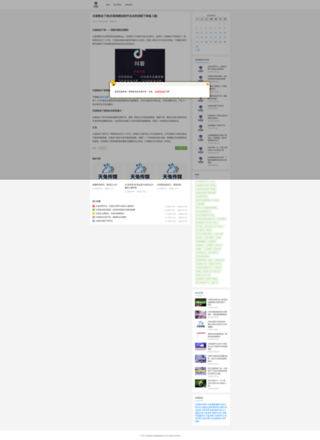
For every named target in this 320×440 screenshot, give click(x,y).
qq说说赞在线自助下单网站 (206, 189)
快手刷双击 (222, 219)
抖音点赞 (217, 249)
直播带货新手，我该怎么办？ (105, 185)
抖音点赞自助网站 (202, 256)
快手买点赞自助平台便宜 (205, 215)
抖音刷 (218, 238)
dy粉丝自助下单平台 (104, 221)
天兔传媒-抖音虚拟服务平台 (155, 436)
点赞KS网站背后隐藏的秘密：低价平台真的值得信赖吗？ (218, 358)
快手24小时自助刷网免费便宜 (206, 208)
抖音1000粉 (219, 234)
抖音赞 (198, 271)
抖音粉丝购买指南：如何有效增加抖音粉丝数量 (115, 210)
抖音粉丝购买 (219, 260)
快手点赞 (199, 226)
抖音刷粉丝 (212, 241)
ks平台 (212, 181)
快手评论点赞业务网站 (204, 234)
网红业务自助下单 (202, 283)
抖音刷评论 (200, 245)
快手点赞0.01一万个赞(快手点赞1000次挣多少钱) (217, 383)
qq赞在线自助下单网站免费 (206, 193)
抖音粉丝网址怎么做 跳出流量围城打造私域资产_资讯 (218, 302)
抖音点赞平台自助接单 (212, 418)
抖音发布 (208, 413)
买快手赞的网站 (201, 196)
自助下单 (214, 283)
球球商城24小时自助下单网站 (206, 279)
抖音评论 (218, 268)
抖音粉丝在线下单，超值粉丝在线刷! (111, 217)
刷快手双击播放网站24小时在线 (207, 200)
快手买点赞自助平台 (203, 211)
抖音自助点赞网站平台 (204, 268)
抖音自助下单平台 (214, 264)
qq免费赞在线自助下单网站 (206, 185)
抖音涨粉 (208, 249)
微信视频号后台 (217, 410)
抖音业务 (199, 238)
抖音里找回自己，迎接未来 (169, 185)
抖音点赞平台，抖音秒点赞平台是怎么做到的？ (115, 206)
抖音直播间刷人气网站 (204, 260)
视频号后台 (217, 413)
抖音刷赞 (209, 245)
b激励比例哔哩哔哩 (210, 407)
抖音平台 (219, 245)
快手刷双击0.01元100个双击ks (207, 223)
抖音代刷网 (209, 238)
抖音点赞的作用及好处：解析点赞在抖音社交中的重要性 (217, 324)
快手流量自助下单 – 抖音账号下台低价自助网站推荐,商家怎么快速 (217, 371)
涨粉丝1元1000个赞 (203, 275)
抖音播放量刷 (214, 404)
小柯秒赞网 (200, 204)
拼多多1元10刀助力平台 (211, 271)
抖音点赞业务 (201, 253)
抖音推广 (199, 249)
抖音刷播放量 (201, 241)
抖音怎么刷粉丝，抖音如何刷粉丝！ (111, 213)
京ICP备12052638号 (173, 436)
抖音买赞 (206, 410)
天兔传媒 (210, 416)
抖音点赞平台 (213, 253)
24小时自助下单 (201, 181)
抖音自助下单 (201, 264)
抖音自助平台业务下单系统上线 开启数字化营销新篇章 (218, 346)
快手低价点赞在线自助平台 (205, 219)
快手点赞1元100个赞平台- (214, 226)
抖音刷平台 (219, 416)
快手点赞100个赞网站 (204, 230)
